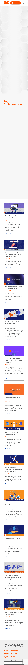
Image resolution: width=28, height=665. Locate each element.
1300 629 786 (10, 657)
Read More (8, 233)
